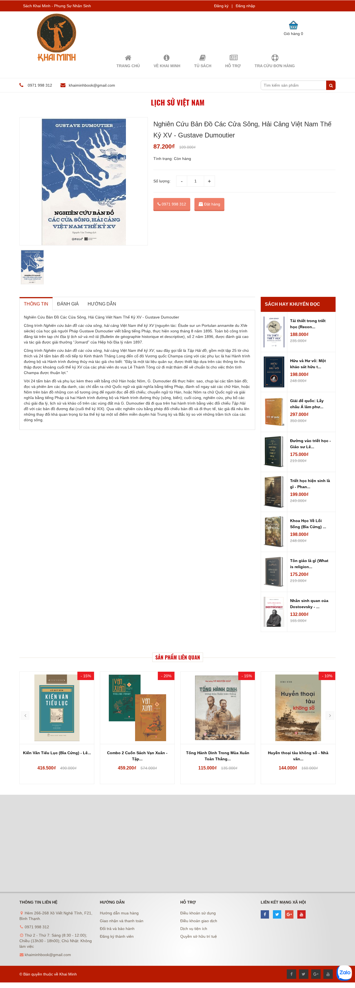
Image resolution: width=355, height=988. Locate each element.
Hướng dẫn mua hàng (119, 913)
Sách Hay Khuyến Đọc (292, 304)
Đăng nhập (245, 6)
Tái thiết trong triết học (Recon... (308, 324)
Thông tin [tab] (36, 304)
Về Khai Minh (167, 66)
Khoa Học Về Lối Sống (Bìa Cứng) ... (308, 523)
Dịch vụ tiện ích (193, 928)
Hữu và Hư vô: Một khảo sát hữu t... (308, 363)
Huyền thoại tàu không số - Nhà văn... (298, 756)
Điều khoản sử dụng (198, 913)
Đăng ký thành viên (117, 936)
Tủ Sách (202, 66)
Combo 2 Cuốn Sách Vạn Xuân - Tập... (137, 756)
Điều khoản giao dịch (198, 921)
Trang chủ (128, 66)
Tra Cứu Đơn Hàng (275, 66)
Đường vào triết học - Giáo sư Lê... (310, 443)
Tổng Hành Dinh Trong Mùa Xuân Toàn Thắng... (217, 756)
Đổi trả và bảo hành (117, 928)
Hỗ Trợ (233, 66)
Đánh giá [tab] (68, 304)
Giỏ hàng (293, 33)
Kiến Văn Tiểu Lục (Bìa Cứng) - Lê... (57, 753)
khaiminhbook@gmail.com (92, 85)
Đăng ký (221, 6)
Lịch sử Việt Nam (177, 102)
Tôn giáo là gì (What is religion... (309, 563)
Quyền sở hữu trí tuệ (198, 936)
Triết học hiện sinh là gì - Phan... (310, 483)
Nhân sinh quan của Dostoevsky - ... (309, 603)
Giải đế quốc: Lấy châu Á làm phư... (307, 403)
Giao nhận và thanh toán (121, 921)
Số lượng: (162, 181)
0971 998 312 (173, 204)
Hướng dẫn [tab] (102, 304)
